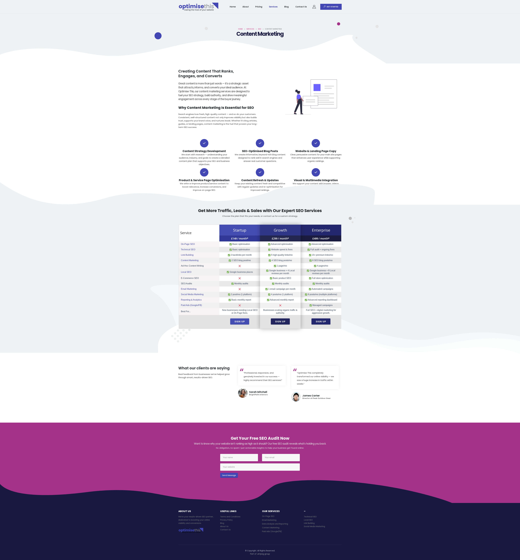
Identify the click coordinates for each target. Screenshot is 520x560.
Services (273, 6)
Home (233, 6)
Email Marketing (188, 289)
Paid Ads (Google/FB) (191, 305)
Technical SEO (188, 249)
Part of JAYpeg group (260, 554)
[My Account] (314, 7)
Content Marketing (190, 260)
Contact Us (301, 6)
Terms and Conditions (230, 516)
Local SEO (186, 272)
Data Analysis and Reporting (275, 524)
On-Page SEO (188, 244)
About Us (224, 526)
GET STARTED (332, 7)
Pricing (258, 6)
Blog (286, 6)
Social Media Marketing (192, 294)
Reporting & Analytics (191, 300)
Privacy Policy (226, 520)
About (245, 6)
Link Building (187, 255)
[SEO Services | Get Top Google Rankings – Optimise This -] (198, 7)
